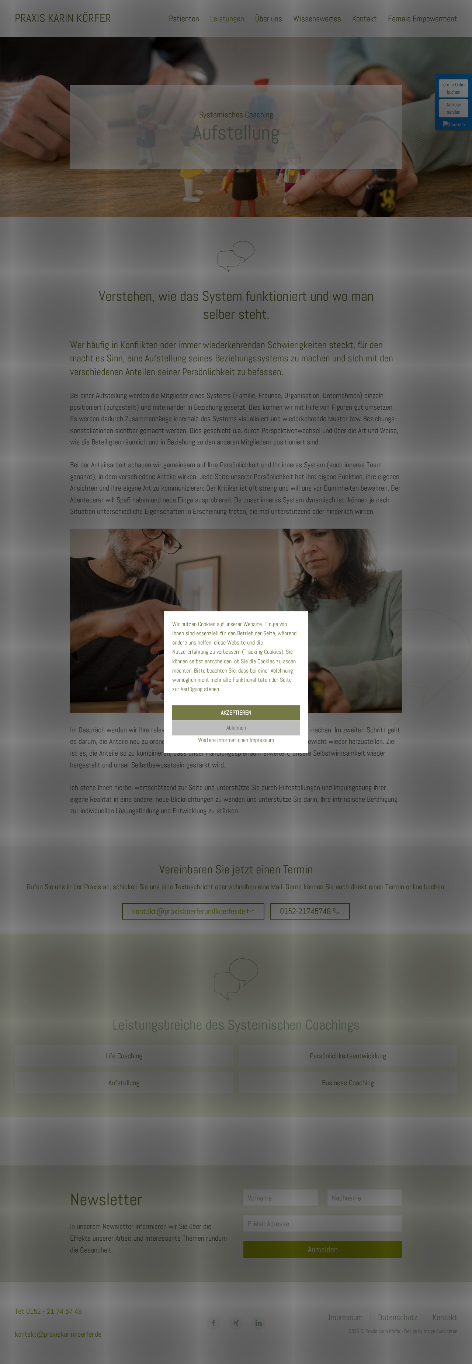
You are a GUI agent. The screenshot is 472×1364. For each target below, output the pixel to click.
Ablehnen (236, 728)
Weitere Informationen (223, 740)
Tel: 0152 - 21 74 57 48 (48, 1311)
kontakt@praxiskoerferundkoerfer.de (188, 911)
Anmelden (323, 1249)
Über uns (268, 18)
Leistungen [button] (227, 18)
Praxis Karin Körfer (63, 18)
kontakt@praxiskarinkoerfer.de (58, 1334)
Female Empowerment (422, 18)
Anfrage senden (454, 108)
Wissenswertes (317, 18)
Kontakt (364, 18)
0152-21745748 (305, 911)
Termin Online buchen (453, 88)
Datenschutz (397, 1317)
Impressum (346, 1317)
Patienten (184, 18)
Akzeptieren (236, 713)
